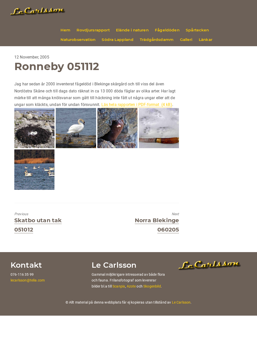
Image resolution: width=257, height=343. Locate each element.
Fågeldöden (167, 30)
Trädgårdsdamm (156, 39)
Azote (131, 286)
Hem (65, 30)
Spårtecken (197, 30)
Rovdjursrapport (93, 30)
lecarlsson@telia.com (28, 280)
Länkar (205, 39)
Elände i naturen (132, 30)
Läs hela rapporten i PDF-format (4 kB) (136, 104)
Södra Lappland (117, 39)
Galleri (186, 39)
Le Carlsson (181, 302)
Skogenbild (152, 286)
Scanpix (118, 286)
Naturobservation (77, 39)
